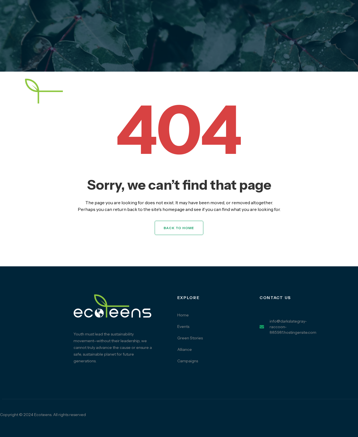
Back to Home (179, 228)
